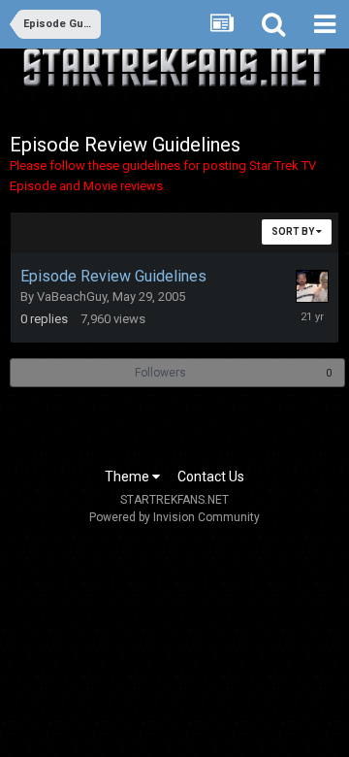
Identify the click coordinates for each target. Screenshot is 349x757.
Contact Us (210, 476)
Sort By (293, 231)
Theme (128, 476)
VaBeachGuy (72, 296)
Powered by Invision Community (174, 517)
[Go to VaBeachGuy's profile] (312, 286)
